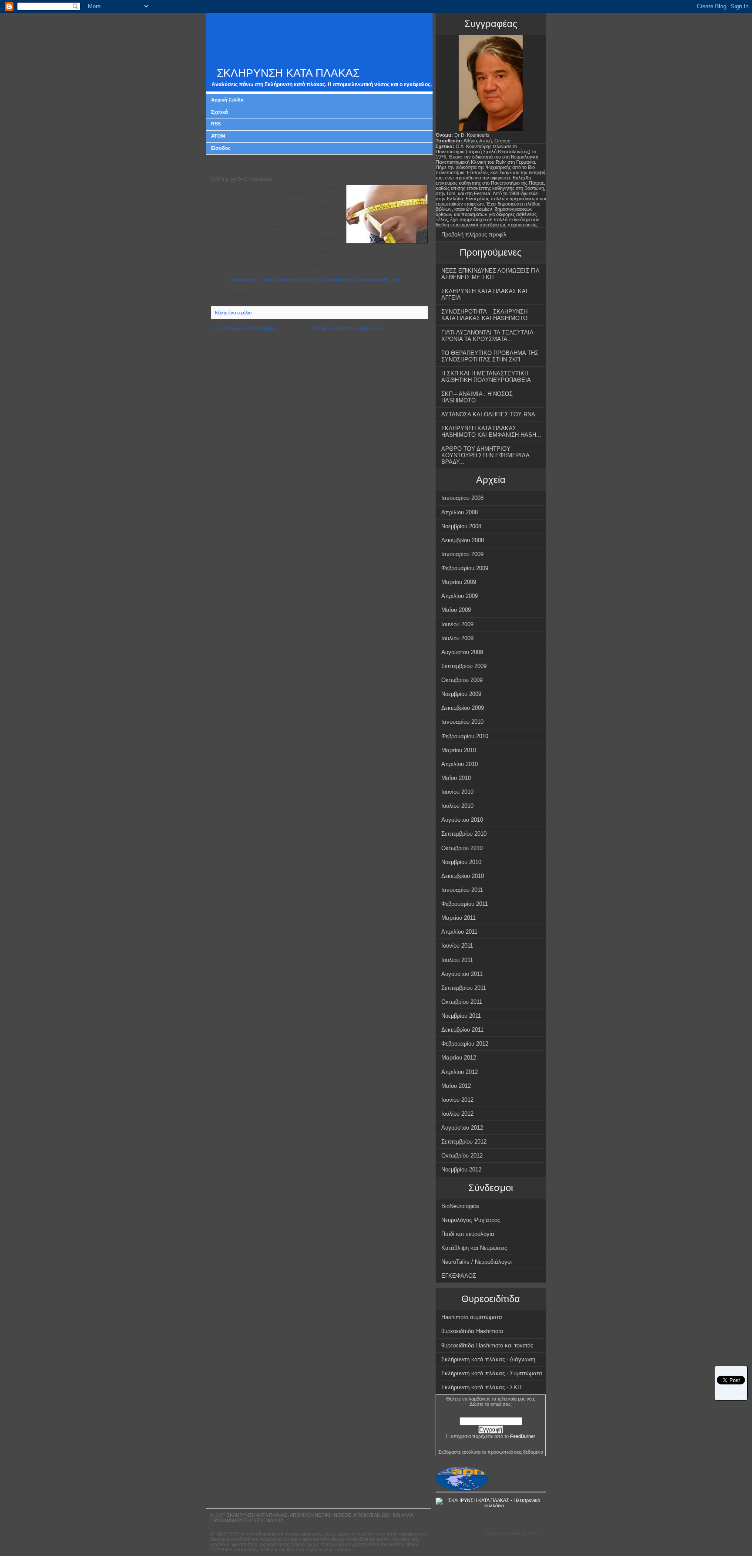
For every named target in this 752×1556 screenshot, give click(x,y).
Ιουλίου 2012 (457, 1113)
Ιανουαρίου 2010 (462, 722)
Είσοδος (221, 148)
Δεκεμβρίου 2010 (462, 876)
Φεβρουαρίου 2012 (464, 1043)
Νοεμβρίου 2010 (461, 862)
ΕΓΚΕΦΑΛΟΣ (458, 1275)
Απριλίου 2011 (459, 931)
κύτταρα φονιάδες (372, 279)
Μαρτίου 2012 (458, 1057)
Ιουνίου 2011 (457, 945)
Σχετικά (219, 112)
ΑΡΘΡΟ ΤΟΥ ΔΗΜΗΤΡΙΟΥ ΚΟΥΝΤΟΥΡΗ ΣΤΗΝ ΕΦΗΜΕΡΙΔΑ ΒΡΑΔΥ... (485, 455)
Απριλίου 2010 (459, 764)
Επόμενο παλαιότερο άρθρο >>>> (349, 328)
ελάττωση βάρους (332, 279)
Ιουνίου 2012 (457, 1100)
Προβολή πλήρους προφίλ (474, 234)
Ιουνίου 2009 (457, 624)
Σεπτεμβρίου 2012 (464, 1141)
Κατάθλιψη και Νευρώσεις (474, 1248)
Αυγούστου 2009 (462, 652)
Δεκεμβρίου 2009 (462, 708)
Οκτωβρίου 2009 (462, 680)
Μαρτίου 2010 (458, 750)
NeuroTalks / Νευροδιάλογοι (476, 1262)
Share (738, 1396)
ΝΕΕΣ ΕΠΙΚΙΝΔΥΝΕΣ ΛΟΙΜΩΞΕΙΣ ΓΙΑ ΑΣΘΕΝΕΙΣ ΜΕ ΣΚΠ (490, 273)
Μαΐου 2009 (456, 610)
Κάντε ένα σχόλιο (233, 312)
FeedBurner (522, 1436)
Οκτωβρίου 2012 (462, 1155)
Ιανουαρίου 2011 (462, 890)
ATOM (218, 135)
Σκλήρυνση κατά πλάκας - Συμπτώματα (491, 1373)
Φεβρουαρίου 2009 (464, 568)
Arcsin (534, 1533)
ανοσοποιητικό (244, 279)
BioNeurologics (460, 1206)
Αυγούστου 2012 (462, 1127)
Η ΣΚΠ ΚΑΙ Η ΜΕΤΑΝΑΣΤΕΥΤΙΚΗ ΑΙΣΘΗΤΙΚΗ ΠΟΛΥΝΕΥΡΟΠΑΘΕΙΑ (486, 376)
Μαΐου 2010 (456, 778)
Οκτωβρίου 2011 (461, 1002)
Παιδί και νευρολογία (467, 1234)
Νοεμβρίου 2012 (461, 1169)
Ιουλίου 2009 (457, 638)
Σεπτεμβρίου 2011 (463, 988)
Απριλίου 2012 (459, 1072)
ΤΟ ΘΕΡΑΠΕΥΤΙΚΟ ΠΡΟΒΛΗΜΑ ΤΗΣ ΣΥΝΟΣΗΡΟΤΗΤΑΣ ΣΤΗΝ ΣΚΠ (489, 356)
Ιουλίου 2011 (457, 960)
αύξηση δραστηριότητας (287, 279)
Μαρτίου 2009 (458, 582)
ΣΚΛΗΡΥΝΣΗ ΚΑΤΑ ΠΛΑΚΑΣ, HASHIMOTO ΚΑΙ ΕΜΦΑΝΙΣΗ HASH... (491, 431)
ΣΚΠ (398, 279)
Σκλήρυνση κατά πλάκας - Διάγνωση (488, 1359)
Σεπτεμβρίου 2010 (464, 833)
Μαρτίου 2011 (458, 918)
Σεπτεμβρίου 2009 (464, 666)
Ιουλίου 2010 (457, 806)
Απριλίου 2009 (459, 596)
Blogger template (502, 1533)
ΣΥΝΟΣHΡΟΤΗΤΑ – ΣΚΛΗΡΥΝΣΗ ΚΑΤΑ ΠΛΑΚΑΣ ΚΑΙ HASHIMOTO (484, 314)
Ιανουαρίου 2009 (462, 554)
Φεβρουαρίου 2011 (464, 904)
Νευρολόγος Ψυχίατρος (470, 1220)
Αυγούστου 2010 (462, 820)
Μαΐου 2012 (456, 1086)
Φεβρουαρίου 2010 (464, 736)
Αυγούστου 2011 (462, 974)
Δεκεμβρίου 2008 (462, 540)
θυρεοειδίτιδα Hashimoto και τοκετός (487, 1345)
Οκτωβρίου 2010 (462, 848)
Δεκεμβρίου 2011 (462, 1029)
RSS (216, 123)
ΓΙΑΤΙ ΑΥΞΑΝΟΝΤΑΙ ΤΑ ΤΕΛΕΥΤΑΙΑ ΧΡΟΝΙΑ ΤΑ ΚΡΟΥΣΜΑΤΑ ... (487, 335)
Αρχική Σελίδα (227, 99)
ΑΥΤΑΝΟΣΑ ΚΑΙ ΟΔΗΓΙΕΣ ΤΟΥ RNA (488, 414)
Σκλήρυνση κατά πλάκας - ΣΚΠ (481, 1387)
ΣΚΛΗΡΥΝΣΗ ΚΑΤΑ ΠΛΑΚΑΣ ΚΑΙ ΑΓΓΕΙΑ (484, 294)
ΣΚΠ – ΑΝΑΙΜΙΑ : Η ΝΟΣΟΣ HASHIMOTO (477, 397)
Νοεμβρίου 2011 (461, 1016)
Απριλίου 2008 (459, 512)
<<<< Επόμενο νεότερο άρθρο (243, 328)
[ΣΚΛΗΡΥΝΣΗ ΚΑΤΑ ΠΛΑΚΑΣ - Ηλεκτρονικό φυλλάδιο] (491, 1505)
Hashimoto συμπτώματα (471, 1317)
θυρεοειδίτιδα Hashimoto (472, 1331)
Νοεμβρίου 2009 (461, 694)
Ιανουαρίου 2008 (462, 498)
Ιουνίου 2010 (457, 792)
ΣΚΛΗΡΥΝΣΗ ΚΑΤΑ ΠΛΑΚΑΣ (288, 73)
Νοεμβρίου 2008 (461, 526)
